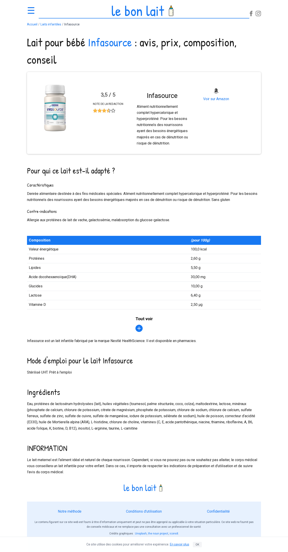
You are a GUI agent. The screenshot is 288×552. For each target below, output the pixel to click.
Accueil (32, 24)
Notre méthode (69, 511)
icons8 (174, 533)
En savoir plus (179, 544)
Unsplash (141, 533)
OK (197, 544)
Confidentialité (218, 511)
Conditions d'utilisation (144, 511)
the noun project (158, 533)
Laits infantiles (50, 24)
